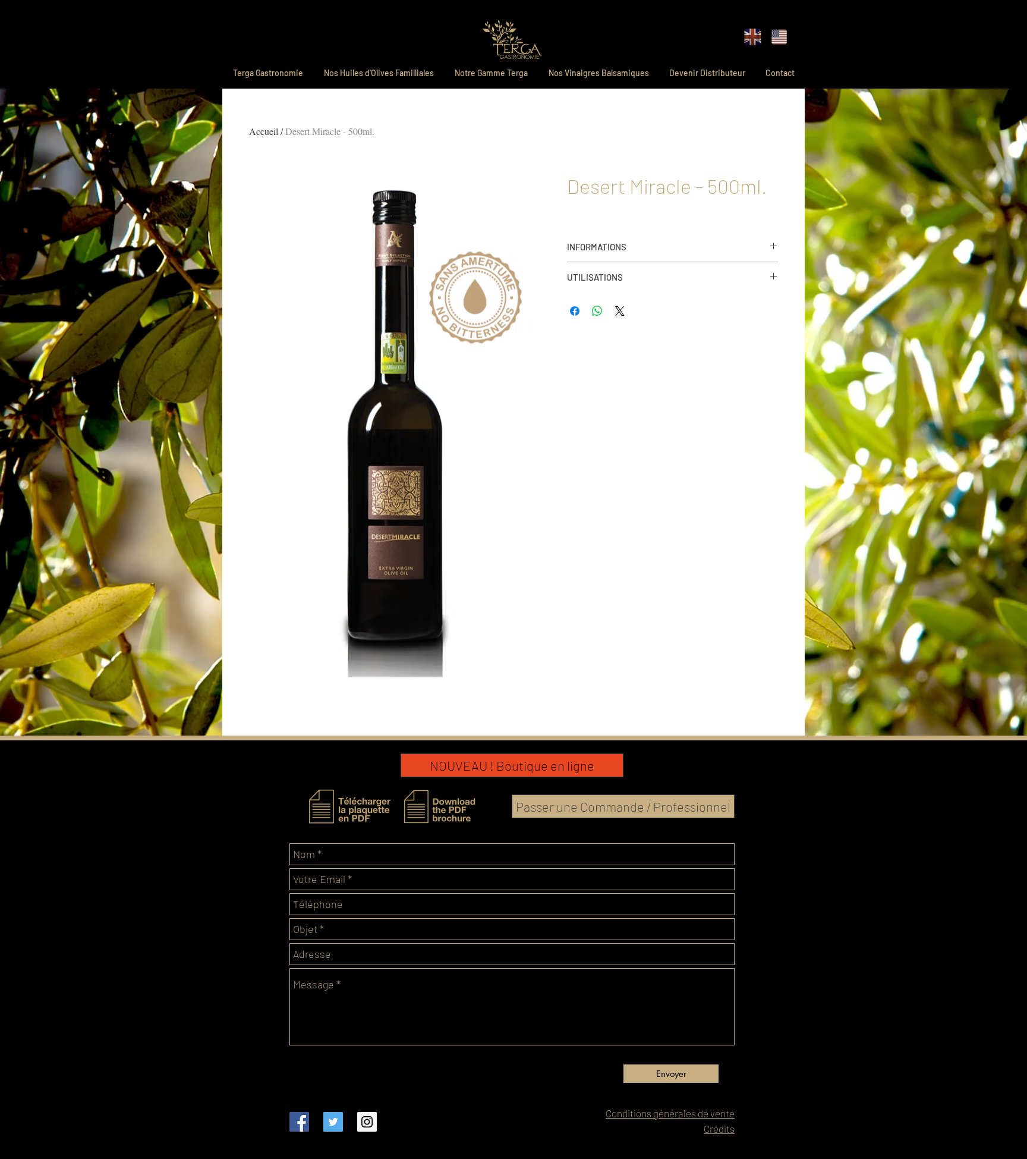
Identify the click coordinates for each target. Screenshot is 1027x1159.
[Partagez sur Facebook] (575, 311)
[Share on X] (620, 311)
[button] (752, 37)
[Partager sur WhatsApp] (597, 311)
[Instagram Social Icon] (367, 1122)
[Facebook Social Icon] (299, 1122)
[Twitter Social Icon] (333, 1122)
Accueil (263, 131)
